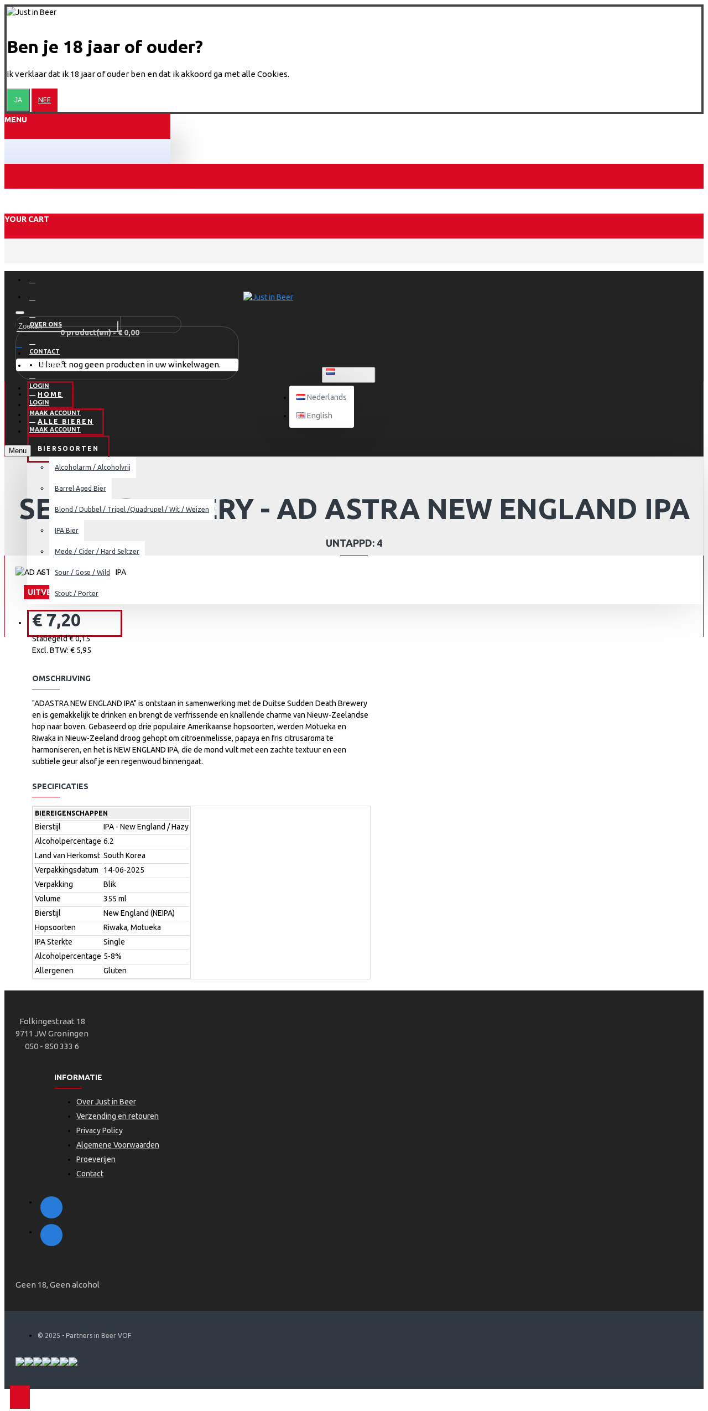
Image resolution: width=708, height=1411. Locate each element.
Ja (18, 100)
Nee (44, 99)
